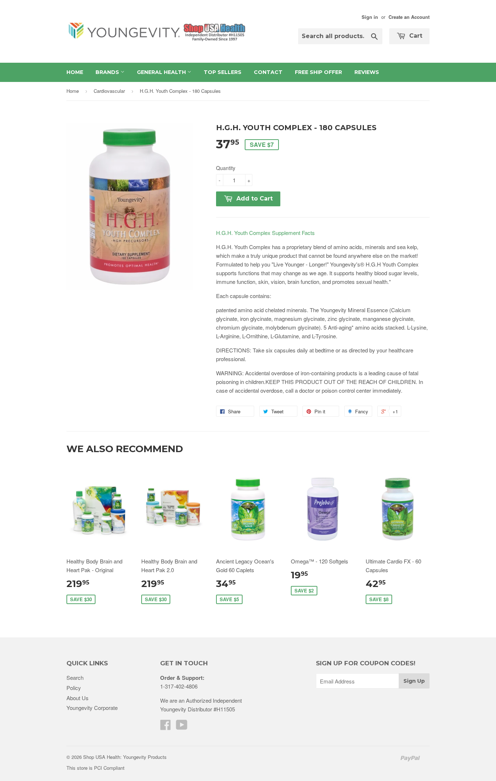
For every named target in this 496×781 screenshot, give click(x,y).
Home (74, 72)
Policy (73, 687)
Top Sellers (222, 72)
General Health (162, 72)
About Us (77, 698)
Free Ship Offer (318, 72)
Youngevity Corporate (92, 707)
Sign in (370, 17)
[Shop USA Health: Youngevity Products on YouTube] (181, 727)
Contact (268, 72)
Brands (108, 72)
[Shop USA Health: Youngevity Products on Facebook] (165, 727)
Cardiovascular (109, 90)
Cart (414, 35)
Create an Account (409, 17)
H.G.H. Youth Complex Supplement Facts (265, 232)
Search (75, 677)
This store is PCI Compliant (95, 767)
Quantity (225, 168)
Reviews (366, 72)
